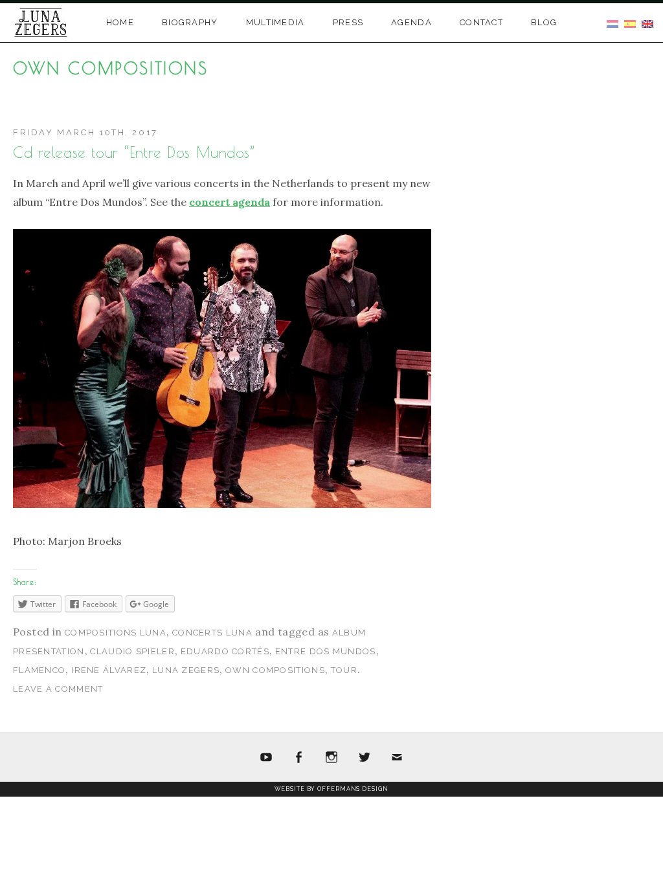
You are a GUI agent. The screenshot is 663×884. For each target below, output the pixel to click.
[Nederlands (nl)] (612, 22)
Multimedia (275, 22)
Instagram (331, 757)
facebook (299, 757)
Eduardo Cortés (225, 651)
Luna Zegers (185, 670)
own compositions (275, 670)
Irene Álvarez (108, 670)
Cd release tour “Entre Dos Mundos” (134, 152)
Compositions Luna (115, 632)
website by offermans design (331, 789)
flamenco (39, 670)
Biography (190, 22)
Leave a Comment (58, 689)
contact (481, 22)
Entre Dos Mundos (325, 651)
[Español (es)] (630, 22)
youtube (266, 757)
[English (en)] (647, 22)
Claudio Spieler (132, 651)
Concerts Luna (212, 632)
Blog (544, 22)
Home (120, 22)
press (348, 22)
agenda (411, 22)
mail (397, 757)
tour (344, 670)
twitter (364, 757)
